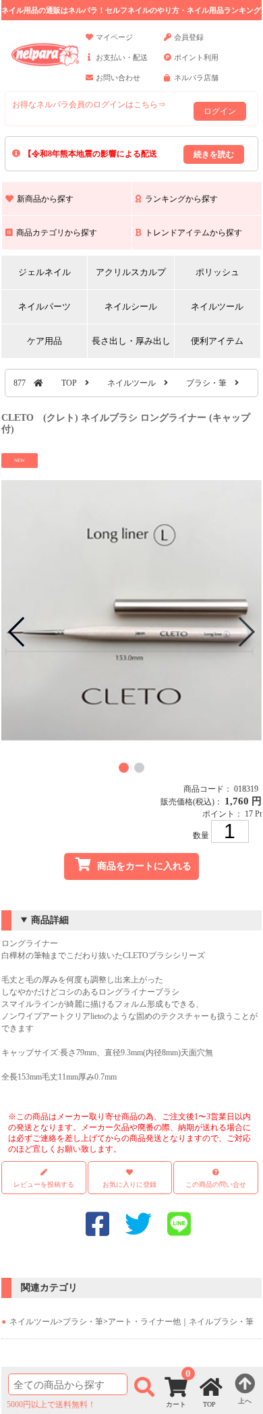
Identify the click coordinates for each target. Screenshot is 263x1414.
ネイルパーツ (44, 306)
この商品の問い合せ (215, 1184)
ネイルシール (131, 306)
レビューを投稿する (43, 1184)
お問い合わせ (118, 77)
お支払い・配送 (122, 57)
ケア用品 (44, 341)
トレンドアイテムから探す (193, 232)
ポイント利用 (196, 57)
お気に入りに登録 (129, 1184)
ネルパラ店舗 (196, 77)
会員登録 (189, 37)
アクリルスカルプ (131, 272)
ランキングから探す (181, 199)
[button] (124, 768)
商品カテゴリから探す (56, 232)
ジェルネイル (44, 272)
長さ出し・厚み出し (131, 341)
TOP (69, 383)
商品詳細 (50, 920)
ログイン (220, 111)
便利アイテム (217, 341)
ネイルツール (217, 306)
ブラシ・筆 (206, 383)
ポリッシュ (217, 272)
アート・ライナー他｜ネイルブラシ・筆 (181, 1321)
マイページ (114, 37)
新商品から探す (45, 199)
